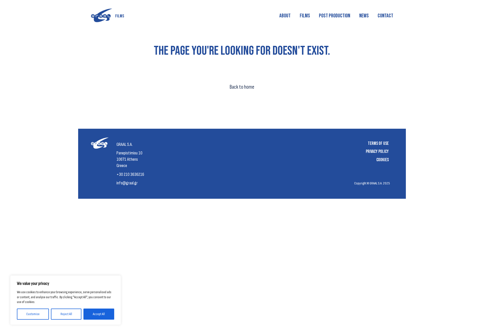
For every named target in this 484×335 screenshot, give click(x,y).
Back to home (242, 87)
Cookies (382, 159)
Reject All (66, 314)
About (285, 16)
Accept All (99, 314)
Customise (33, 314)
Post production (334, 16)
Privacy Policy (377, 151)
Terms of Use (378, 143)
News (364, 16)
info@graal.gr (127, 183)
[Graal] (101, 144)
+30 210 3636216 (130, 174)
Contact (385, 16)
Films (305, 16)
